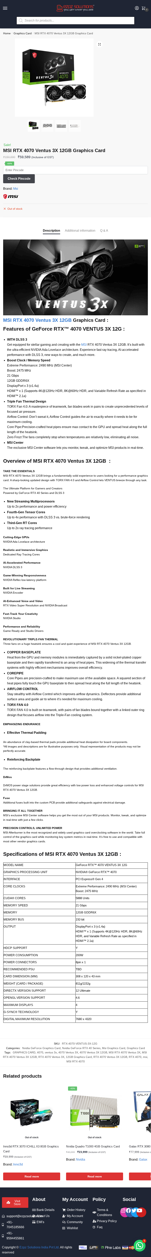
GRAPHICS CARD (24, 1052)
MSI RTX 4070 (75, 1061)
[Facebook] (130, 1212)
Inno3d (18, 1164)
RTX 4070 (135, 1056)
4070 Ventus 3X (68, 1052)
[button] (99, 44)
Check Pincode (19, 178)
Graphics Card (23, 33)
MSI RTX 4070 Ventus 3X (124, 1052)
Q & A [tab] (104, 230)
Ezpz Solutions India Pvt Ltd (39, 1247)
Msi (15, 188)
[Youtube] (141, 1212)
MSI (84, 344)
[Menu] (9, 8)
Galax (143, 1159)
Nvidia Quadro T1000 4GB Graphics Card (93, 1146)
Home (7, 33)
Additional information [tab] (80, 230)
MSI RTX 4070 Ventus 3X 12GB (37, 320)
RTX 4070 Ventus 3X (51, 1056)
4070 (40, 1052)
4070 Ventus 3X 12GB (93, 1052)
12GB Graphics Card (79, 1056)
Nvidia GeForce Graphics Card (41, 1048)
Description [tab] (51, 230)
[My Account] (136, 8)
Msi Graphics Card (113, 1048)
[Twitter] (136, 1212)
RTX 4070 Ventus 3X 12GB (110, 1056)
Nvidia (80, 1159)
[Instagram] (125, 1212)
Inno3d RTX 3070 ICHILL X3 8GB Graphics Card (31, 1149)
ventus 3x (51, 1052)
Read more (32, 1176)
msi (145, 1056)
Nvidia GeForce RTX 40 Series (81, 1048)
